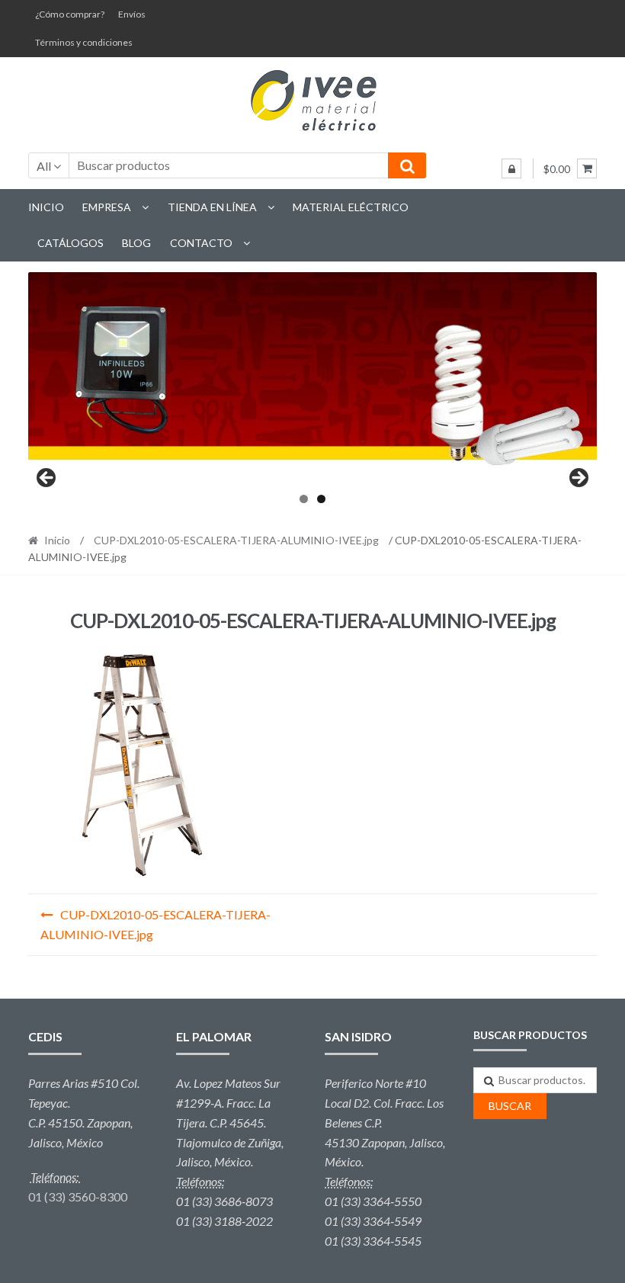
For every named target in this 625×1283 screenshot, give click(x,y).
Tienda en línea (212, 206)
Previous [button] (47, 478)
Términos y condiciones (84, 42)
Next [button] (577, 478)
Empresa (106, 206)
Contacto (201, 242)
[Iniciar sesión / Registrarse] (511, 168)
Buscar (510, 1105)
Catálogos (70, 242)
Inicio (46, 206)
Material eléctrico (351, 206)
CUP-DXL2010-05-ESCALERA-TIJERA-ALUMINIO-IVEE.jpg (236, 540)
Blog (136, 242)
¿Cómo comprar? (69, 14)
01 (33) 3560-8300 (77, 1196)
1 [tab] (304, 499)
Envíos (132, 14)
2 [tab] (321, 499)
